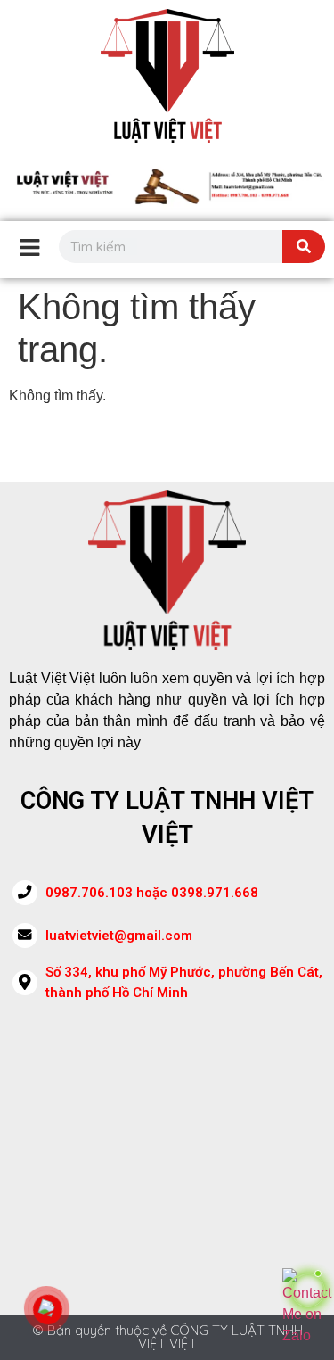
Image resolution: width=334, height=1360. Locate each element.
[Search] (303, 246)
